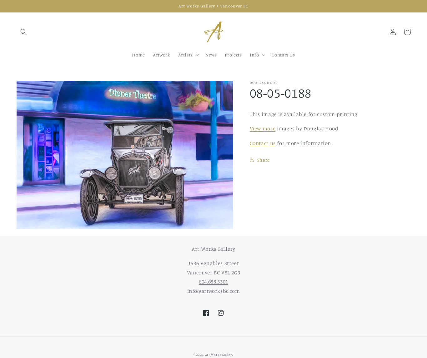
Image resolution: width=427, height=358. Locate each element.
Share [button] (263, 160)
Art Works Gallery (219, 354)
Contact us (263, 143)
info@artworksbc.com (213, 291)
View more (263, 128)
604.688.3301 (213, 281)
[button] (24, 32)
